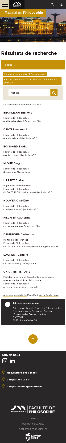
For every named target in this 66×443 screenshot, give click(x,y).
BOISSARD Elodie (15, 146)
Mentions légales (33, 424)
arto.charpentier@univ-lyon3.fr (20, 287)
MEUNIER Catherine (16, 217)
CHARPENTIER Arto (16, 271)
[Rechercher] (54, 92)
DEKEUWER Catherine (18, 234)
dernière (53, 295)
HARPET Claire (13, 180)
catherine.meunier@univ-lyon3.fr (21, 226)
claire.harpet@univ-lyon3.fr (37, 192)
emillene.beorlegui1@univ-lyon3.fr (22, 121)
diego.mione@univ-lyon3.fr (18, 172)
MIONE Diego (12, 163)
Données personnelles (33, 429)
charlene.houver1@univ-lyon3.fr (21, 209)
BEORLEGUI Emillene (17, 112)
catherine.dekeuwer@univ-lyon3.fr (41, 246)
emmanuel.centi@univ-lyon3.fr (20, 138)
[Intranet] (61, 4)
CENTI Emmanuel (15, 129)
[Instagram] (4, 361)
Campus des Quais (18, 379)
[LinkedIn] (12, 361)
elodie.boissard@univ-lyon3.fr (20, 155)
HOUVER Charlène (16, 200)
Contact (33, 419)
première (8, 295)
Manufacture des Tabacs (22, 372)
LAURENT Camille (15, 254)
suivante (44, 295)
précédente (20, 295)
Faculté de (24, 12)
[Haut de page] (33, 339)
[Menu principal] (4, 4)
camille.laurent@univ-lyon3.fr (19, 263)
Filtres (8, 65)
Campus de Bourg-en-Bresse (24, 386)
